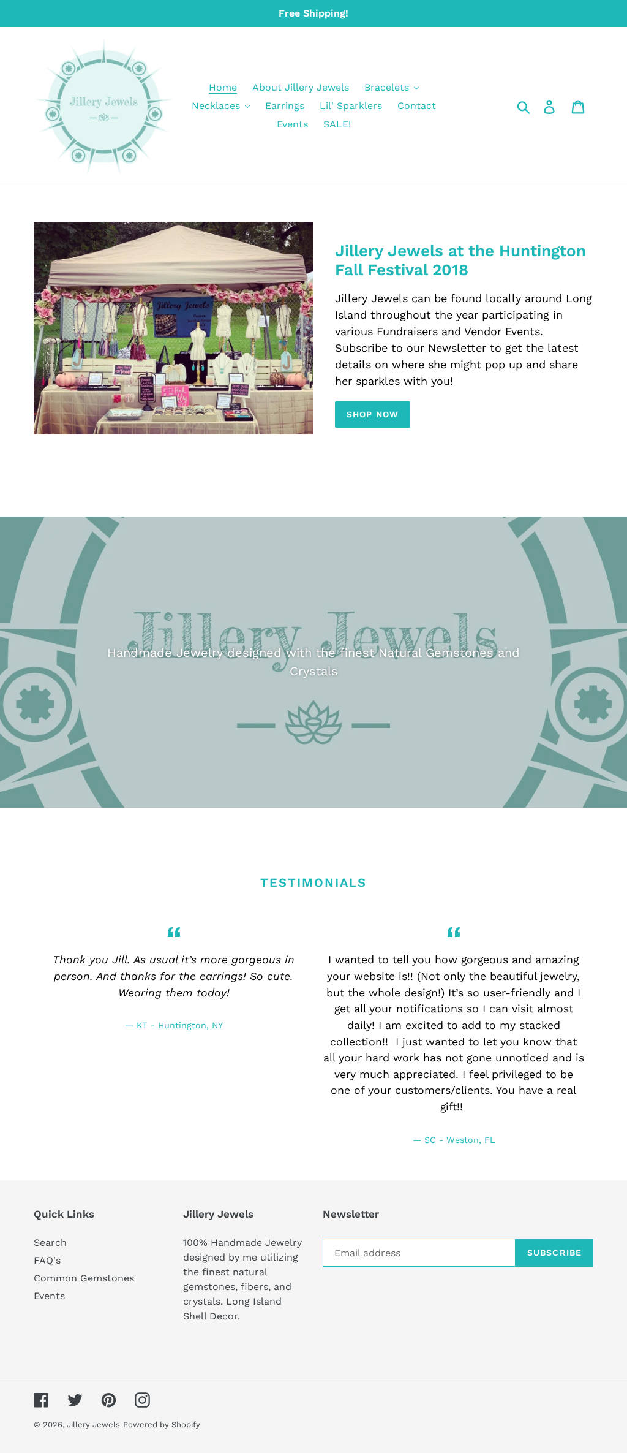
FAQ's (47, 1260)
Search (50, 1242)
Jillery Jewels (93, 1424)
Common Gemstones (84, 1278)
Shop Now (373, 414)
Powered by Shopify (161, 1424)
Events (49, 1296)
